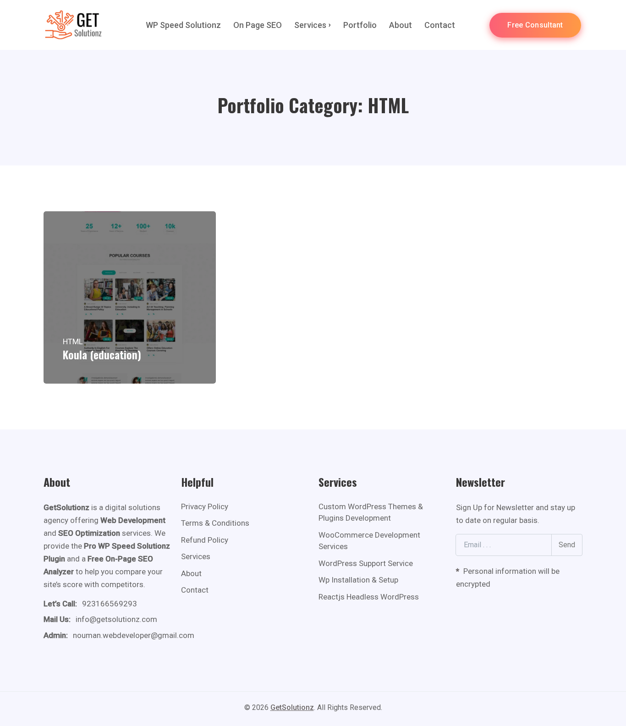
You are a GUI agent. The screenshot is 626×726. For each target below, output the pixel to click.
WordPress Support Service (365, 563)
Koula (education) (102, 354)
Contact (439, 25)
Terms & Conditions (215, 523)
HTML (73, 341)
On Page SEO (257, 25)
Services (310, 25)
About (400, 25)
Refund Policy (204, 539)
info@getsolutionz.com (116, 619)
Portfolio (360, 25)
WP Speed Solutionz (183, 25)
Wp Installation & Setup (358, 579)
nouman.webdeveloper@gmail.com (133, 635)
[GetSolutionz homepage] (73, 25)
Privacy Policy (204, 506)
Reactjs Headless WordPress (368, 596)
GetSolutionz (292, 707)
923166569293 (109, 603)
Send (567, 544)
